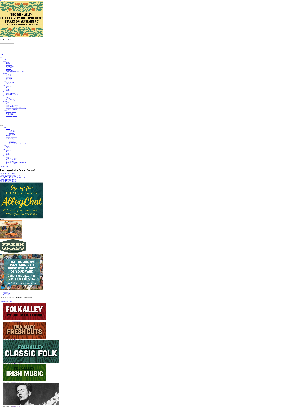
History (7, 97)
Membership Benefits (11, 112)
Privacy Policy (6, 294)
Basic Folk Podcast (10, 93)
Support (5, 101)
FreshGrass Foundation (11, 109)
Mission (8, 98)
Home (4, 59)
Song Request (9, 79)
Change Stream (8, 301)
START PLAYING (16, 321)
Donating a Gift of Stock (12, 105)
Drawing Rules (6, 293)
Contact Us (5, 292)
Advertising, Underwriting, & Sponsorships (16, 108)
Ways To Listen (9, 138)
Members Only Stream (11, 116)
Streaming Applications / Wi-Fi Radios (15, 71)
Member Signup (10, 114)
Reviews (8, 87)
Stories (7, 89)
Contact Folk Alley (10, 100)
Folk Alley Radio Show (11, 137)
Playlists (5, 73)
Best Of (8, 90)
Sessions (8, 146)
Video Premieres (10, 83)
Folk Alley (8, 74)
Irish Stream (9, 78)
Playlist (2, 301)
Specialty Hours (9, 66)
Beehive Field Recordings (12, 94)
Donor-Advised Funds (11, 104)
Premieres (8, 86)
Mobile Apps (9, 67)
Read (4, 85)
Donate (7, 102)
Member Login (9, 113)
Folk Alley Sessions (10, 82)
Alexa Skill (8, 69)
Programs (5, 91)
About (4, 95)
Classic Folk (9, 77)
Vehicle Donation (10, 106)
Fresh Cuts (8, 75)
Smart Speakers (9, 70)
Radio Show (9, 65)
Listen (4, 61)
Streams (8, 62)
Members (5, 110)
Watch (4, 81)
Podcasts (8, 63)
